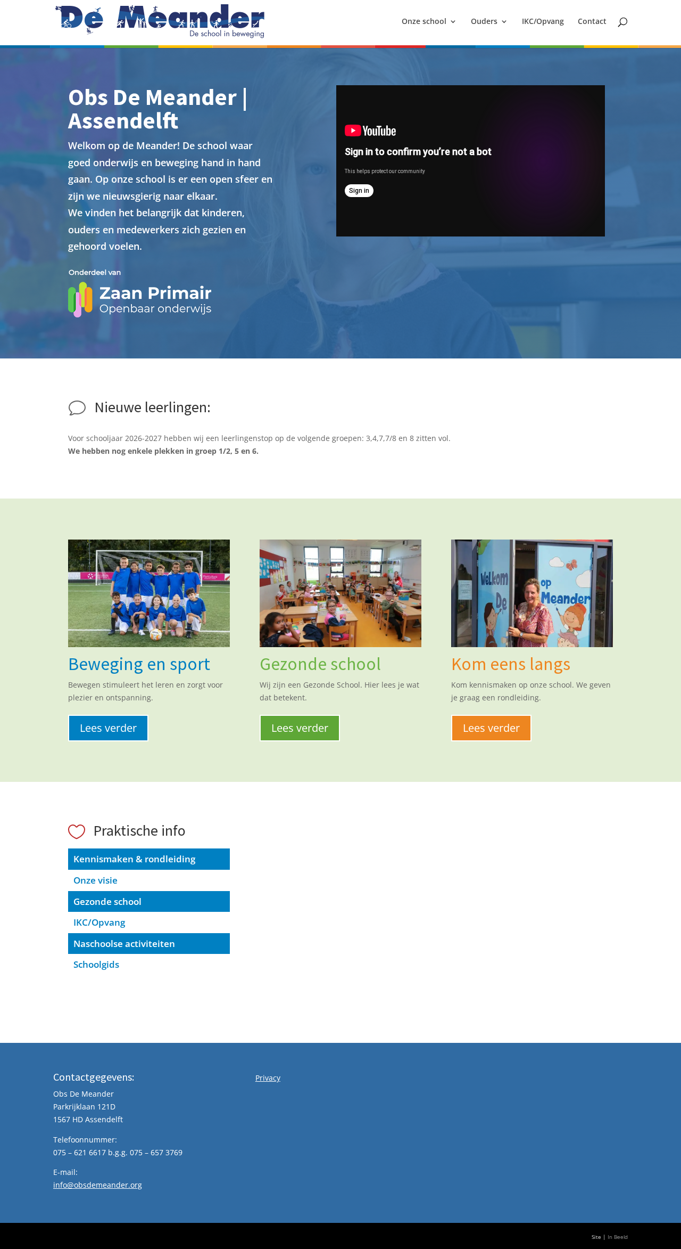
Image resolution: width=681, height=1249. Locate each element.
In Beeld (618, 1237)
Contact (592, 22)
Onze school (424, 22)
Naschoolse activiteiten (124, 943)
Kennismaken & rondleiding (134, 859)
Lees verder (108, 728)
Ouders (484, 22)
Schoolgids (96, 964)
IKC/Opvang (543, 22)
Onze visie (95, 880)
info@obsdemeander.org (97, 1185)
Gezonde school (107, 901)
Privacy (267, 1078)
